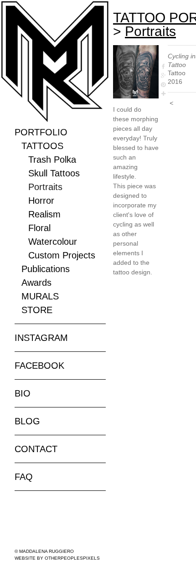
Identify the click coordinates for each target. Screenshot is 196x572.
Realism (44, 214)
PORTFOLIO (41, 132)
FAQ (24, 477)
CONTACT (36, 449)
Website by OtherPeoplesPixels (57, 558)
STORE (36, 310)
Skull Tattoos (54, 173)
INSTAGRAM (41, 338)
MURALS (40, 296)
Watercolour (52, 242)
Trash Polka (52, 160)
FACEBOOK (39, 366)
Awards (36, 283)
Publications (45, 269)
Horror (41, 201)
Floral (39, 228)
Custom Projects (61, 255)
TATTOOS (42, 146)
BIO (23, 393)
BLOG (27, 421)
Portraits (45, 187)
